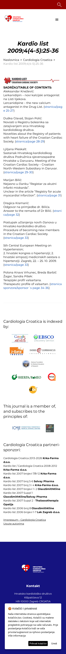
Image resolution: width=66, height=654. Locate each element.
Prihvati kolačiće (38, 643)
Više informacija (17, 635)
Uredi (54, 643)
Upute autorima (13, 523)
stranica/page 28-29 (30, 141)
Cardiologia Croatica (37, 60)
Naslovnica (11, 60)
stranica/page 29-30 (18, 172)
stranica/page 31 (49, 195)
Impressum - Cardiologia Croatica (24, 519)
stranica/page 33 (16, 238)
